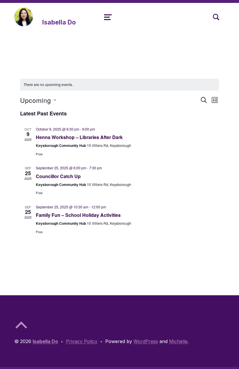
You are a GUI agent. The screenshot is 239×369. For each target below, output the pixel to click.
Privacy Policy (81, 341)
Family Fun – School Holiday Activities (78, 215)
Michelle (178, 341)
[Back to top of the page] (21, 330)
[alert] (119, 85)
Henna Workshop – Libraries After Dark (79, 137)
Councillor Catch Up (58, 176)
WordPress (145, 341)
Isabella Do (59, 22)
